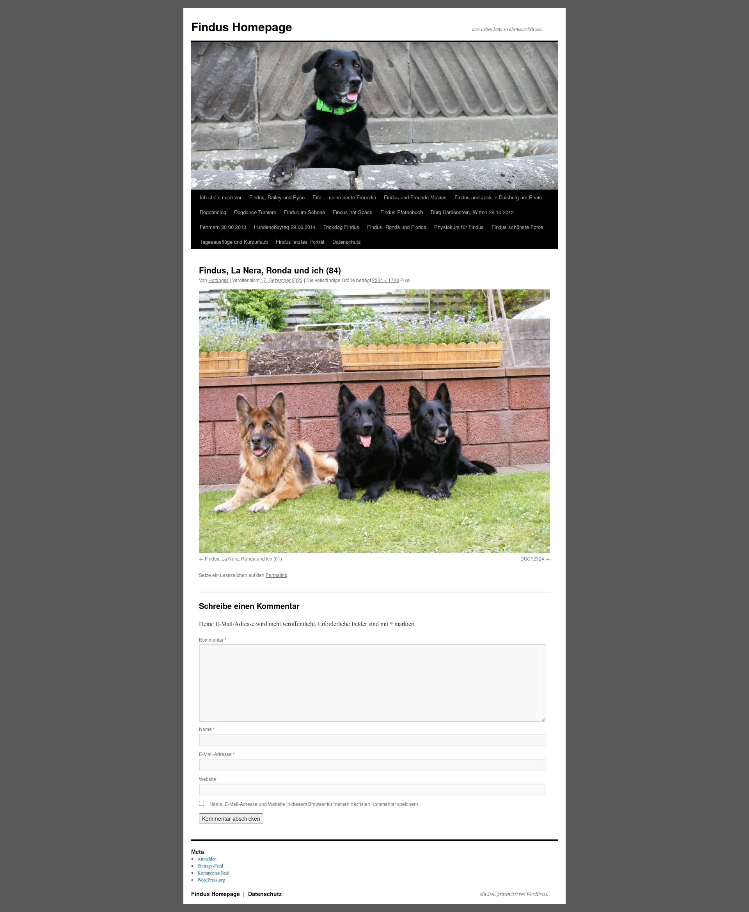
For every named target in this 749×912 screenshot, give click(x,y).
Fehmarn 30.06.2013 (223, 227)
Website (207, 778)
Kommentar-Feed (213, 872)
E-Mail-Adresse (217, 754)
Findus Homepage (241, 26)
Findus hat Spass (353, 212)
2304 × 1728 (385, 280)
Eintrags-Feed (210, 865)
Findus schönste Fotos (517, 227)
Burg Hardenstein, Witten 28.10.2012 (472, 212)
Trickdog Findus (341, 227)
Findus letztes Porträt (300, 241)
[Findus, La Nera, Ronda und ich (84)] (374, 421)
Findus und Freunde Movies (415, 197)
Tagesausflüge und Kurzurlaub (234, 241)
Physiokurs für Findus (459, 227)
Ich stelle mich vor (220, 197)
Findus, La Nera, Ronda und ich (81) (243, 558)
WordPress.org (211, 880)
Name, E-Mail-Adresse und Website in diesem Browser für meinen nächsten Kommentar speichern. (314, 803)
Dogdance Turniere (255, 212)
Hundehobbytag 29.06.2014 (285, 227)
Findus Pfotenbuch (401, 212)
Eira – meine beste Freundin (344, 197)
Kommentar (213, 639)
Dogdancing (213, 212)
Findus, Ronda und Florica (396, 227)
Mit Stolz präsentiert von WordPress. (514, 894)
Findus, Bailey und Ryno (277, 197)
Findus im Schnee (304, 212)
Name (207, 729)
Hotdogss (218, 280)
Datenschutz (346, 241)
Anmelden (207, 858)
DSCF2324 (532, 558)
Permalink (276, 574)
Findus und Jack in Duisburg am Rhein (498, 197)
